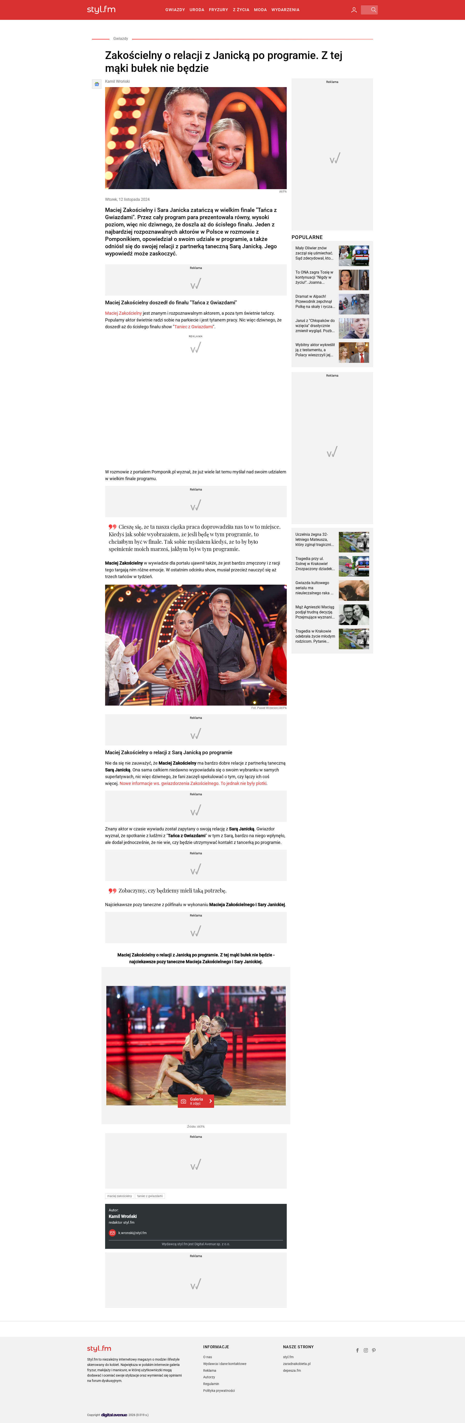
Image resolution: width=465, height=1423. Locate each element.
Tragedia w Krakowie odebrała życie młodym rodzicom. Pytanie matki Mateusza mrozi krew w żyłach (315, 636)
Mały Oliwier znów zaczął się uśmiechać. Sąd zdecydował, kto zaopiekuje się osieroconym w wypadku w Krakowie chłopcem (314, 253)
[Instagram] (366, 1351)
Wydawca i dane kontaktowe (224, 1364)
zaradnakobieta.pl (296, 1364)
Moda (260, 9)
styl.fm (288, 1357)
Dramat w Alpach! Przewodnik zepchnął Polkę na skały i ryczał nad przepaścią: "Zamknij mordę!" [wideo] (314, 301)
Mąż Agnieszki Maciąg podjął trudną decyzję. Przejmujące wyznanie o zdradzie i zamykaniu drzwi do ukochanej (315, 612)
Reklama (209, 1370)
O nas (207, 1357)
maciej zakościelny (119, 1196)
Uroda (197, 9)
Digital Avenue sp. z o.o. (212, 1244)
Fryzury (218, 9)
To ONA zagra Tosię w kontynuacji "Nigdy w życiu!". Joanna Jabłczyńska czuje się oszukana (314, 277)
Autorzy (209, 1377)
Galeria (196, 1101)
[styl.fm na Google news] (96, 84)
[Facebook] (357, 1351)
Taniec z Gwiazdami (193, 326)
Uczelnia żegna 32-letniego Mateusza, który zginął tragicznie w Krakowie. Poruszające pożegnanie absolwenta (314, 539)
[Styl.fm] (106, 10)
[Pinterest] (374, 1351)
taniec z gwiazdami (150, 1196)
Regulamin (211, 1384)
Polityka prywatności (219, 1391)
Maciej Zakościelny (123, 313)
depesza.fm (292, 1370)
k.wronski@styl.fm (132, 1233)
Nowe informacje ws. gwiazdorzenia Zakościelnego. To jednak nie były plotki (193, 783)
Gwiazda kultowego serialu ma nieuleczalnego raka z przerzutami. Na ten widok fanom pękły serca (314, 588)
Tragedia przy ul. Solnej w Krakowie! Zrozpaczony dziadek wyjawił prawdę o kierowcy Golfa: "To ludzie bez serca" (313, 563)
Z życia (241, 9)
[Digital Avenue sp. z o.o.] (114, 1415)
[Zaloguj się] (354, 10)
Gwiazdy (175, 9)
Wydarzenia (285, 9)
